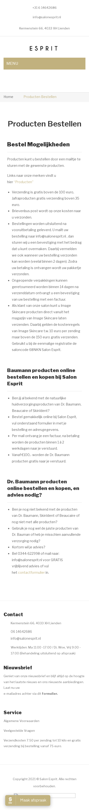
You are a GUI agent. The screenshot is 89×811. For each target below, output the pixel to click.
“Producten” (23, 182)
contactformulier (31, 572)
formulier (49, 693)
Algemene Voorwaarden (21, 721)
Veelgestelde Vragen (19, 730)
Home (8, 97)
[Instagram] (16, 705)
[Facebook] (6, 705)
